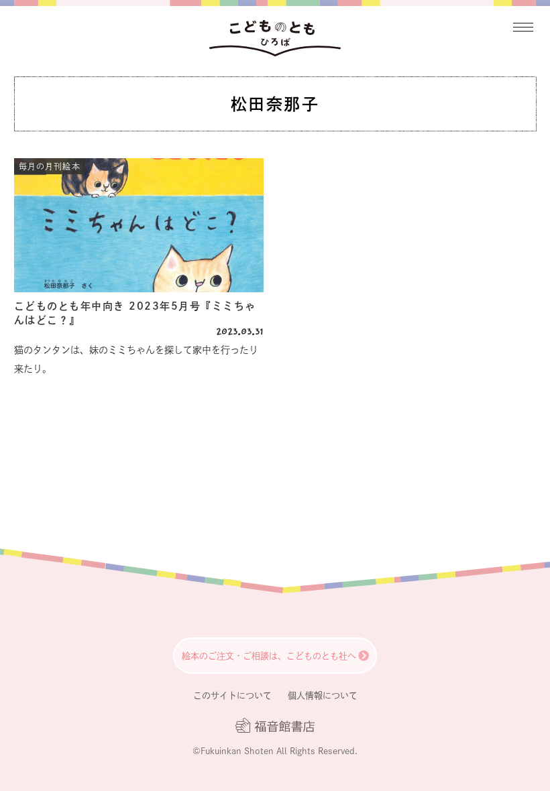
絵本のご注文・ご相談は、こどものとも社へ (269, 656)
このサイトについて (232, 695)
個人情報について (323, 695)
